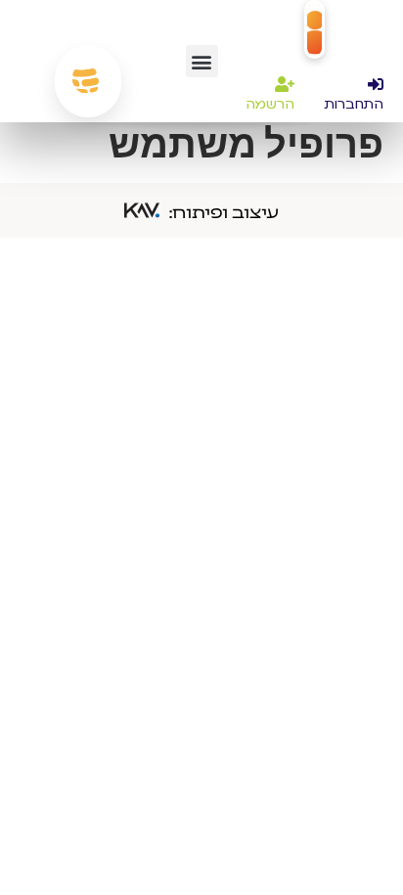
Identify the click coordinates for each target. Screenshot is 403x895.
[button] (202, 61)
